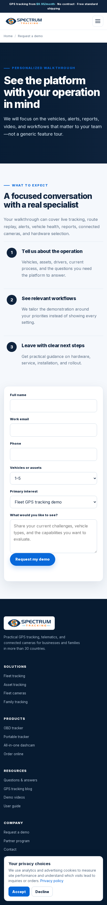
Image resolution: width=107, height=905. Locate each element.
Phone (15, 443)
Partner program (17, 841)
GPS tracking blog (18, 789)
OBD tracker (13, 728)
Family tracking (16, 702)
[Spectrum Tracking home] (24, 21)
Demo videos (14, 797)
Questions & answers (20, 780)
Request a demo (16, 832)
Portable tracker (16, 737)
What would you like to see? (34, 515)
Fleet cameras (15, 693)
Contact (10, 849)
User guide (12, 806)
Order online (13, 754)
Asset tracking (15, 685)
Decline (42, 892)
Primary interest (24, 491)
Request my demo (32, 559)
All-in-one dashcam (19, 745)
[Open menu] (97, 21)
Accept (19, 892)
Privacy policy (51, 881)
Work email (19, 419)
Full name (18, 395)
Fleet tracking (14, 676)
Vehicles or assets (26, 468)
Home (8, 36)
